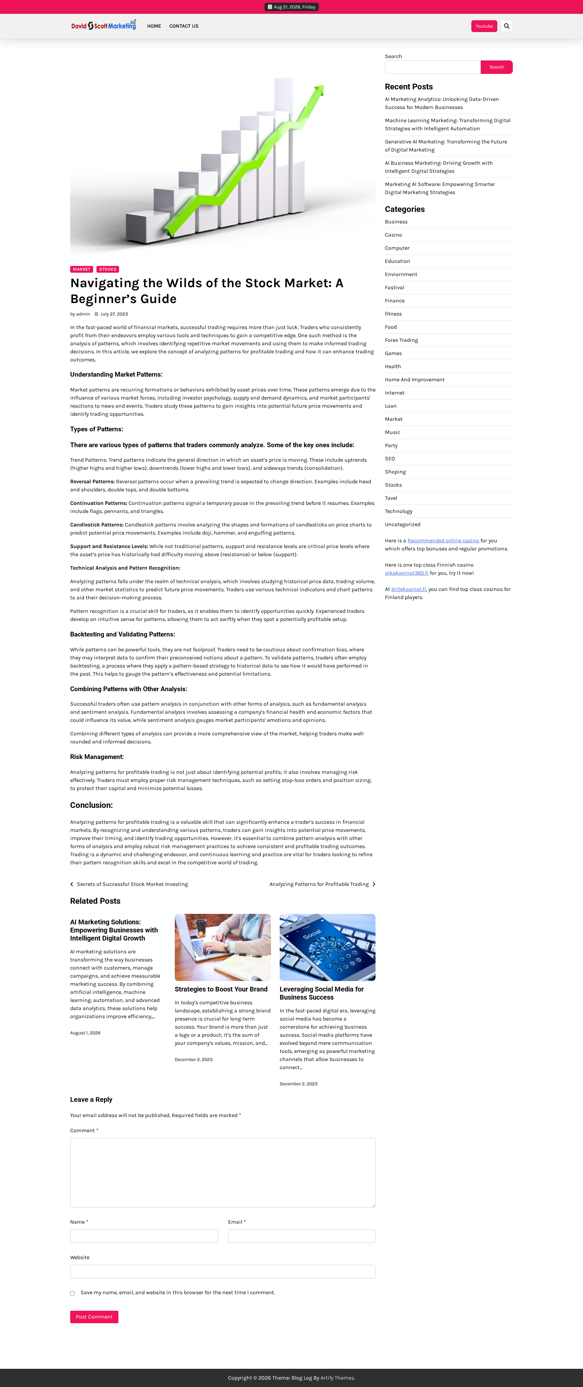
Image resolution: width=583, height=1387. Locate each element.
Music (392, 432)
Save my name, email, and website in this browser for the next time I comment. (178, 1292)
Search (393, 56)
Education (397, 260)
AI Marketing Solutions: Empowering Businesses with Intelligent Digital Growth (114, 930)
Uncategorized (402, 524)
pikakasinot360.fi (406, 572)
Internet (395, 392)
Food (391, 326)
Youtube (484, 26)
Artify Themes (337, 1378)
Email (237, 1222)
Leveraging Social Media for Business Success (322, 993)
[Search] (507, 26)
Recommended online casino (443, 540)
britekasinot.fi (408, 589)
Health (393, 366)
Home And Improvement (415, 379)
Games (393, 353)
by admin (80, 314)
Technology (398, 511)
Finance (395, 300)
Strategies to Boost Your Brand (221, 989)
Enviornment (401, 274)
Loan (391, 405)
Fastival (394, 287)
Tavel (391, 497)
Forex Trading (401, 339)
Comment (84, 1130)
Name (79, 1222)
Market (81, 269)
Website (79, 1257)
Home (154, 26)
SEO (390, 458)
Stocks (107, 269)
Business (396, 221)
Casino (393, 234)
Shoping (395, 471)
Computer (397, 247)
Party (391, 445)
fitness (393, 313)
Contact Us (183, 26)
